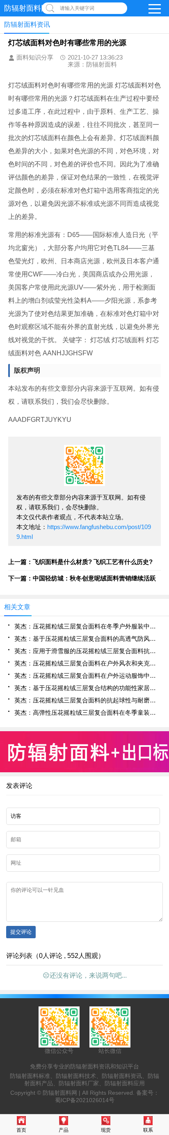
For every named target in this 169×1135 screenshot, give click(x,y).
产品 (64, 1130)
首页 (21, 1130)
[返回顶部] (160, 1013)
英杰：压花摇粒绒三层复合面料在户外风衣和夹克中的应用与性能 (87, 663)
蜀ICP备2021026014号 (84, 1100)
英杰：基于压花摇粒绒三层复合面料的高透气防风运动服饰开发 (87, 638)
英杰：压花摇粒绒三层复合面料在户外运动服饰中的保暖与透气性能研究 (87, 675)
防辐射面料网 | (62, 1092)
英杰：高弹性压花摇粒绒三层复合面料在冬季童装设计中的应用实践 (87, 712)
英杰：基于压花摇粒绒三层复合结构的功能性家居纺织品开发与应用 (87, 687)
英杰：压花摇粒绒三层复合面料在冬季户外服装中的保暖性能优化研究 (87, 626)
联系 (148, 1130)
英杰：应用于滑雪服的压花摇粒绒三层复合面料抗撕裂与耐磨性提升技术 (87, 650)
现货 (106, 1130)
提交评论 (21, 932)
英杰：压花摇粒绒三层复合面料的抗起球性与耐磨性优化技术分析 (87, 700)
